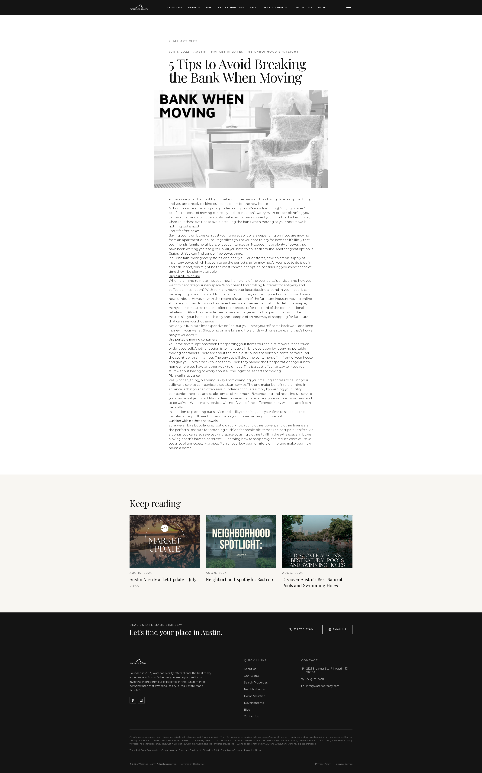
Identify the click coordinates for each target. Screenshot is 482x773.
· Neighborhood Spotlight (272, 51)
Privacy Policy (323, 763)
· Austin (199, 51)
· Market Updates (226, 51)
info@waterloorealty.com (322, 686)
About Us (174, 7)
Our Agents (251, 675)
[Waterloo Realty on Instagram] (141, 700)
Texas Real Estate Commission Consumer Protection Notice (232, 750)
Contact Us (302, 7)
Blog (322, 7)
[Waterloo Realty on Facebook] (133, 700)
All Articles (185, 41)
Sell (253, 7)
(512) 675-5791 (315, 679)
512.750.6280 (303, 629)
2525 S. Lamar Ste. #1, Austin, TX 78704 (327, 670)
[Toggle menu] (348, 7)
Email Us (339, 629)
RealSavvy (198, 763)
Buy (209, 7)
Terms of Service (343, 763)
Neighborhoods (231, 7)
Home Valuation (254, 696)
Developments (275, 7)
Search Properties (256, 682)
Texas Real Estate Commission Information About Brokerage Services (164, 750)
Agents (194, 7)
